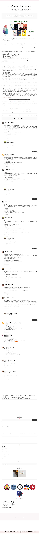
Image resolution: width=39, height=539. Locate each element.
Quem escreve (13, 9)
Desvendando (4, 447)
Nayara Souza (9, 154)
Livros (18, 9)
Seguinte (13, 502)
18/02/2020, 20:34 (7, 336)
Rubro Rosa (8, 252)
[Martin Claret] (19, 496)
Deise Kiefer (8, 335)
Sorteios (32, 111)
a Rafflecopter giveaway (6, 97)
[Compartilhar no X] (12, 112)
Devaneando (4, 448)
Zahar (12, 505)
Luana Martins (9, 169)
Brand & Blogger (28, 531)
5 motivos (4, 446)
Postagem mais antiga (31, 115)
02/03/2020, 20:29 (7, 372)
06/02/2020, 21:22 (6, 298)
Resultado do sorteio (26, 111)
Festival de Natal (5, 451)
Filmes (22, 9)
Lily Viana (7, 202)
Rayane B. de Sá (9, 297)
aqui (32, 101)
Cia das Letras (6, 502)
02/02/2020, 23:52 (9, 190)
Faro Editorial (6, 503)
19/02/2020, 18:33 (6, 348)
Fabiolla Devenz (9, 360)
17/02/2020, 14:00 (6, 324)
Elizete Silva (8, 268)
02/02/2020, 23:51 (9, 143)
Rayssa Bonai (9, 122)
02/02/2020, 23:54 (9, 239)
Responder (35, 151)
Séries (25, 9)
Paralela (12, 501)
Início (9, 9)
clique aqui (11, 507)
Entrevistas (4, 450)
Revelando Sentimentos (19, 6)
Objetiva (5, 505)
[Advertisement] (19, 407)
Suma (12, 503)
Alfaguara (5, 501)
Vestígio (12, 504)
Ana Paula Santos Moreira (13, 323)
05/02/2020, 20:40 (7, 285)
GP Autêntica (6, 504)
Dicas (3, 449)
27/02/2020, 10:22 (6, 361)
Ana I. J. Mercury (10, 347)
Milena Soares (9, 284)
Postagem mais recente (8, 115)
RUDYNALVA (10, 142)
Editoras (29, 9)
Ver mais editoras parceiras (19, 498)
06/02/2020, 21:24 (9, 314)
